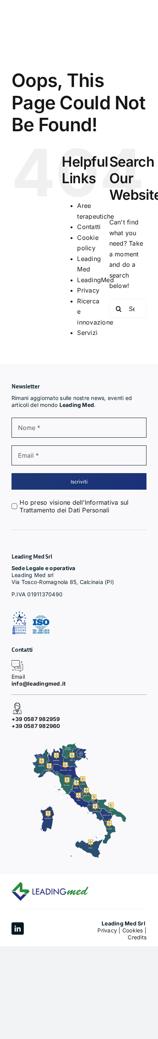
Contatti (88, 227)
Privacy (88, 290)
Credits (137, 937)
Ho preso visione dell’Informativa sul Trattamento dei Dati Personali (74, 506)
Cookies (132, 930)
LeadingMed (95, 280)
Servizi (87, 332)
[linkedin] (18, 928)
